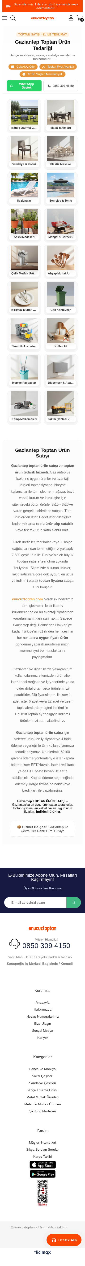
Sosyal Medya (42, 1030)
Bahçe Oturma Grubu (42, 1090)
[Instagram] (38, 977)
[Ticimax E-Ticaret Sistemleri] (42, 1252)
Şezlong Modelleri (42, 1111)
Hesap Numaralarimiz (42, 1016)
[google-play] (43, 1173)
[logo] (43, 928)
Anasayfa (43, 1002)
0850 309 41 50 (63, 86)
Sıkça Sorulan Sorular (42, 1149)
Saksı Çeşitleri (42, 1076)
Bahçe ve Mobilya (42, 1069)
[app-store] (43, 1164)
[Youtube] (46, 977)
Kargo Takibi (42, 1156)
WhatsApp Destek (26, 85)
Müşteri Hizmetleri (42, 1142)
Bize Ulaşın (42, 1023)
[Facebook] (22, 977)
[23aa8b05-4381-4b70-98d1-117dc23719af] (42, 1193)
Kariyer (42, 1037)
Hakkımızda (42, 1009)
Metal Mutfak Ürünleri (42, 1097)
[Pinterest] (55, 977)
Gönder (73, 902)
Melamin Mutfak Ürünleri (42, 1104)
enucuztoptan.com (27, 599)
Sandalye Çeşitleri (42, 1083)
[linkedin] (63, 977)
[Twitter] (30, 977)
